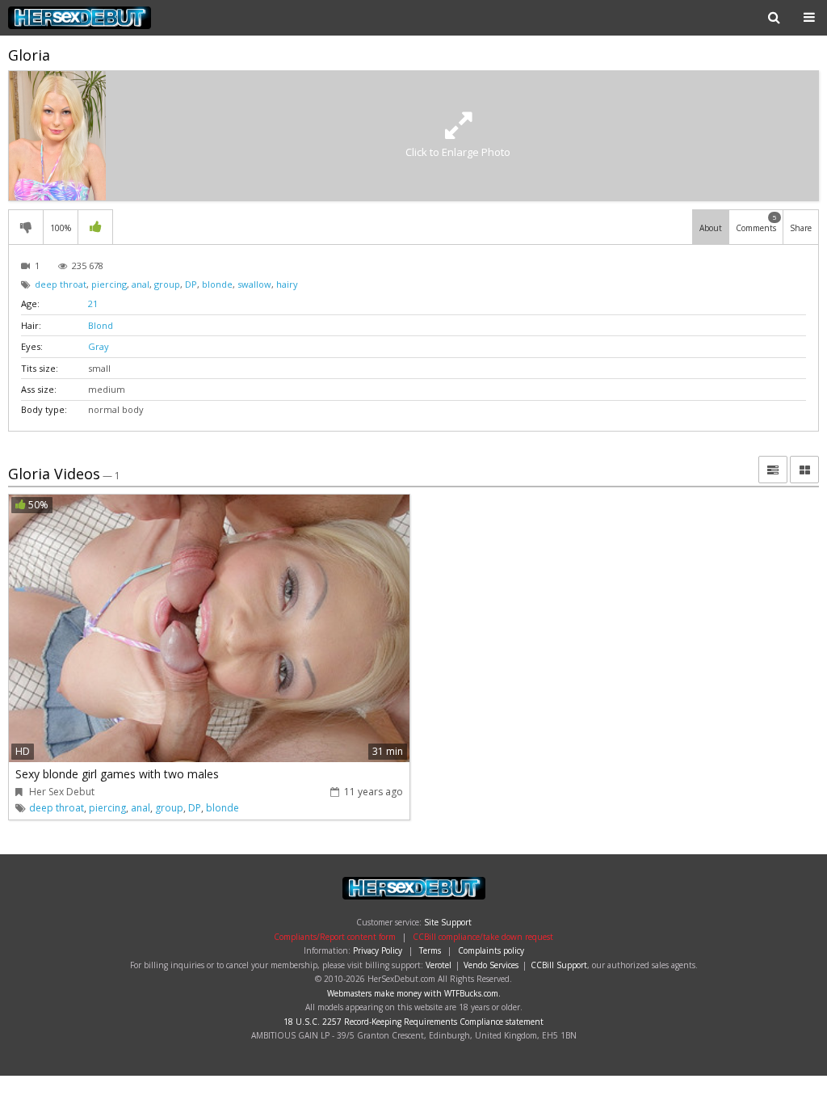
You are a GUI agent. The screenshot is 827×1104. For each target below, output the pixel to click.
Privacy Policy (377, 950)
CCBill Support (559, 965)
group (167, 284)
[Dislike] (26, 227)
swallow (254, 284)
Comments (756, 223)
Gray (98, 346)
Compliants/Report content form (335, 936)
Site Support (448, 922)
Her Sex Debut (110, 17)
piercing (109, 284)
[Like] (95, 227)
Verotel (438, 965)
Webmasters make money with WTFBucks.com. (414, 993)
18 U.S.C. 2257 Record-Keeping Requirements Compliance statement (413, 1021)
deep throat (60, 284)
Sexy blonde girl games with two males (117, 774)
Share (801, 228)
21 (93, 303)
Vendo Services (491, 965)
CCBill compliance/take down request (483, 936)
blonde (217, 284)
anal (140, 284)
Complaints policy (491, 950)
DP (191, 284)
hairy (287, 284)
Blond (100, 325)
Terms (430, 950)
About (710, 228)
